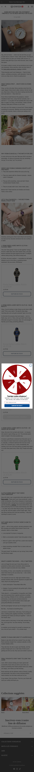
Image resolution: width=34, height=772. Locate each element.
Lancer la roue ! (17, 405)
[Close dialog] (30, 365)
